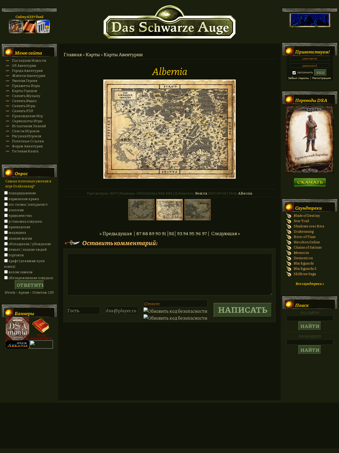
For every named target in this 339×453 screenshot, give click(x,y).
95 (192, 233)
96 (198, 233)
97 (204, 233)
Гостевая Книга (25, 150)
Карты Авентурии (123, 54)
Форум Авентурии (27, 145)
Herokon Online (307, 241)
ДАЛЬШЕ (309, 180)
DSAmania (17, 328)
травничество (20, 215)
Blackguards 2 (305, 268)
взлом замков (20, 271)
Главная (73, 54)
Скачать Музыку (26, 95)
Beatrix (201, 193)
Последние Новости (29, 60)
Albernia (245, 193)
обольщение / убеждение (29, 243)
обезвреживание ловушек (30, 277)
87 (138, 233)
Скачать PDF (22, 110)
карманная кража (23, 198)
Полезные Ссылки (28, 140)
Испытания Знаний (29, 125)
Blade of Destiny (307, 215)
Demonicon (303, 257)
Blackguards (304, 263)
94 (185, 233)
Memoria (301, 252)
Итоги (10, 292)
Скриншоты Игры (27, 120)
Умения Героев (24, 80)
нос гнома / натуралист (28, 204)
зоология (16, 209)
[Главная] (15, 31)
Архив (23, 292)
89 (151, 233)
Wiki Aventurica (41, 328)
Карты (93, 54)
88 (145, 233)
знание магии (20, 238)
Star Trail (301, 220)
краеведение (19, 226)
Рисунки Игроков (26, 135)
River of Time (305, 236)
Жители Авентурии (28, 75)
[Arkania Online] (17, 347)
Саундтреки (308, 207)
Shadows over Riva (309, 225)
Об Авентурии (24, 65)
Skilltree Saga (305, 273)
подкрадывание (22, 192)
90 (158, 233)
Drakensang (304, 231)
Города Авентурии (27, 70)
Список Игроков (25, 130)
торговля (16, 254)
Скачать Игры (23, 105)
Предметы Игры (26, 85)
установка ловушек (25, 221)
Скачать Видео (24, 100)
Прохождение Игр (27, 115)
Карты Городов (24, 90)
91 (164, 233)
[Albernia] (169, 176)
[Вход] (43, 31)
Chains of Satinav (308, 247)
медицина (17, 232)
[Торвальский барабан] (310, 171)
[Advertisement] (169, 431)
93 (179, 233)
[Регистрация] (29, 31)
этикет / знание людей (27, 249)
